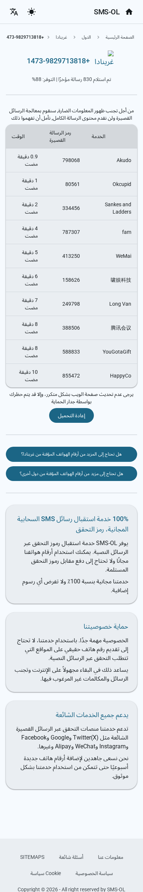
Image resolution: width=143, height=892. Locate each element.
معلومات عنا (110, 857)
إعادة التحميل (71, 415)
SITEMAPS (32, 857)
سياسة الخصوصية (94, 873)
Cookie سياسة (45, 873)
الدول (86, 37)
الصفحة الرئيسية (120, 37)
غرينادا (61, 37)
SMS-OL (107, 11)
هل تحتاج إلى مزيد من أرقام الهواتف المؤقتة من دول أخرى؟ (72, 473)
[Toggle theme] (31, 12)
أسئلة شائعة (71, 857)
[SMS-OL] (129, 12)
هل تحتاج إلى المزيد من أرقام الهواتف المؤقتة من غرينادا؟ (71, 454)
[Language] (14, 12)
